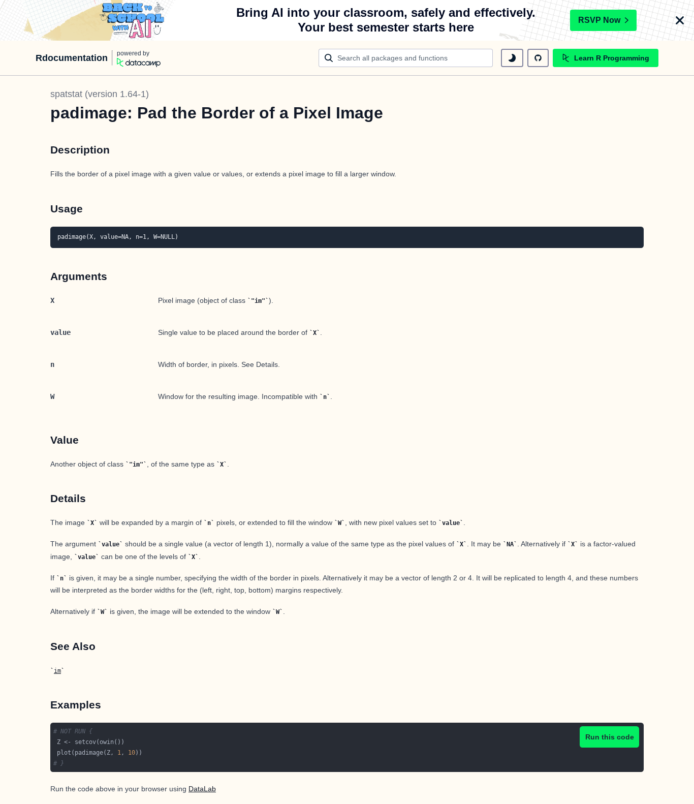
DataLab (202, 789)
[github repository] (538, 58)
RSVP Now (599, 20)
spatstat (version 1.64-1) (99, 94)
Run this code (609, 737)
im (57, 670)
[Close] (680, 20)
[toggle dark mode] (512, 58)
